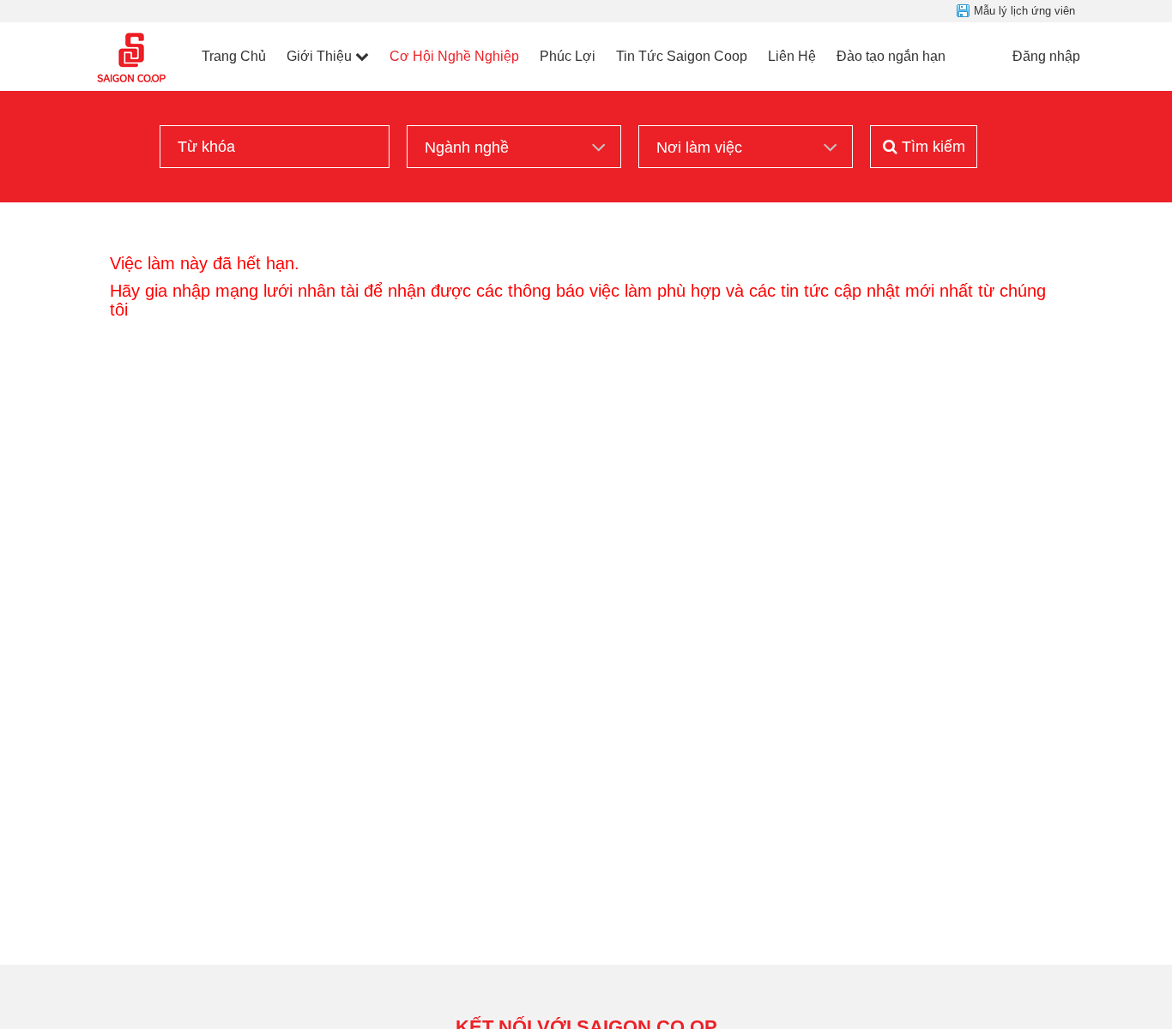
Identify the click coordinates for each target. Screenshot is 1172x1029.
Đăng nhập (1046, 56)
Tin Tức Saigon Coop (681, 56)
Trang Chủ (234, 56)
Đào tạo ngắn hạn (891, 56)
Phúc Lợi (567, 56)
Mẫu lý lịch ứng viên (1024, 10)
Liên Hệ (792, 56)
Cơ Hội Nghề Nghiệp (454, 56)
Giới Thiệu (319, 56)
